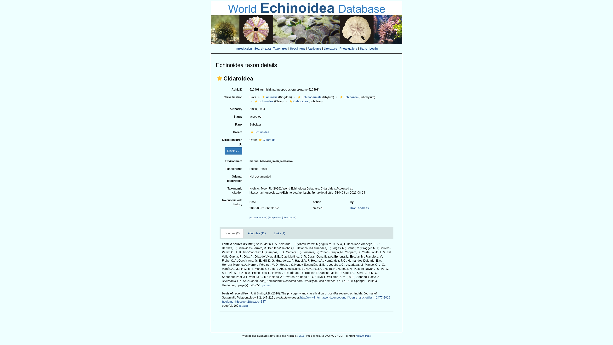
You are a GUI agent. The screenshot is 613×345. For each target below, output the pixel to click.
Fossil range (234, 169)
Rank (238, 124)
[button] (219, 78)
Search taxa (262, 48)
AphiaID (237, 89)
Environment (233, 161)
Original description (234, 178)
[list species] (275, 217)
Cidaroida (269, 140)
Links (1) (279, 233)
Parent (237, 132)
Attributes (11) (257, 233)
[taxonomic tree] (259, 217)
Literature (330, 48)
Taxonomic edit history (232, 202)
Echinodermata (312, 97)
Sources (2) (232, 233)
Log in (373, 48)
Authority (236, 109)
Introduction (244, 48)
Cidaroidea (300, 101)
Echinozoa (351, 97)
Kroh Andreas (363, 335)
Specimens (297, 48)
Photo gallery (349, 48)
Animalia (272, 97)
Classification (233, 97)
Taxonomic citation (234, 190)
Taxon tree (280, 48)
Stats (363, 48)
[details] (266, 285)
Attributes (314, 48)
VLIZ (301, 335)
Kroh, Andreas (359, 208)
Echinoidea (266, 101)
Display (232, 151)
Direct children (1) (232, 142)
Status (237, 116)
